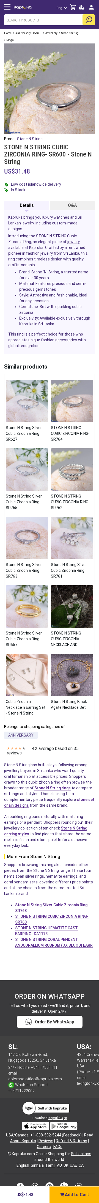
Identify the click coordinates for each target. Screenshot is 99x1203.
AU (59, 1165)
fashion (33, 253)
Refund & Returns (71, 1141)
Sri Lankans (81, 1154)
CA (81, 1165)
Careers (44, 1146)
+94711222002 (21, 1091)
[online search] (88, 19)
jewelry (73, 242)
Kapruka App (57, 1118)
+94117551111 (44, 1067)
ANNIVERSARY (21, 735)
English (22, 1165)
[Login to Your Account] (91, 9)
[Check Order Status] (81, 9)
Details (27, 205)
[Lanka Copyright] (9, 1154)
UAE (73, 1165)
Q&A (72, 205)
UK (66, 1165)
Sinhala (37, 1165)
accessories (66, 340)
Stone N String (30, 139)
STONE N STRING (51, 236)
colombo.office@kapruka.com (35, 1079)
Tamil (50, 1165)
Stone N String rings (52, 788)
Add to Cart (76, 1194)
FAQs (57, 1146)
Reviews (45, 1141)
